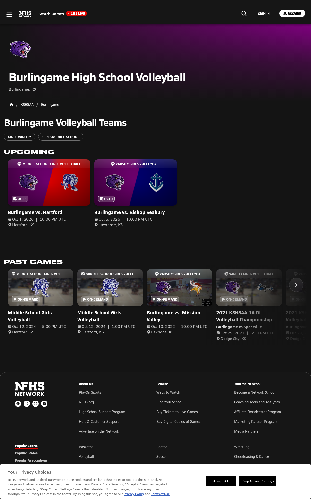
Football (162, 447)
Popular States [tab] (26, 452)
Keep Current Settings (258, 481)
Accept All (220, 481)
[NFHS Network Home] (25, 14)
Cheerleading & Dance (251, 456)
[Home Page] (11, 104)
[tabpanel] (187, 456)
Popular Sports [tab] (26, 445)
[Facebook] (18, 404)
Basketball (87, 447)
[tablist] (39, 453)
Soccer (161, 456)
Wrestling (241, 447)
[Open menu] (9, 14)
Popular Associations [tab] (31, 460)
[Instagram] (35, 404)
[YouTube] (44, 404)
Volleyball (86, 456)
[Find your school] (244, 13)
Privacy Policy (134, 493)
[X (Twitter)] (27, 404)
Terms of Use (160, 493)
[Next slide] (296, 285)
